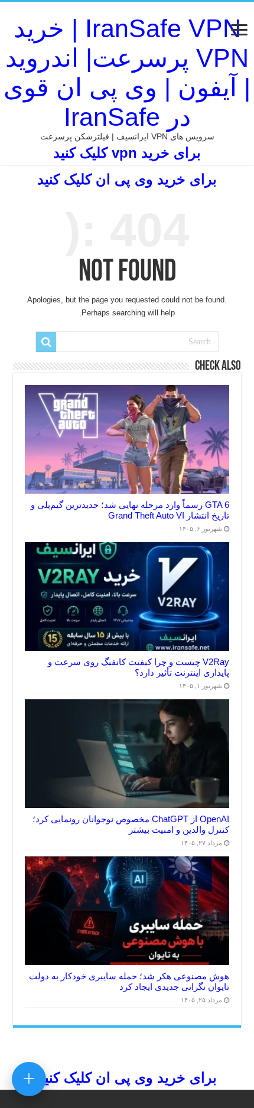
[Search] (46, 342)
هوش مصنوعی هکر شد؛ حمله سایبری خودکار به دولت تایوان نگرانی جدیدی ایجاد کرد (129, 981)
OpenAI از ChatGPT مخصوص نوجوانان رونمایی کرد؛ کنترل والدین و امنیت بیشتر (130, 824)
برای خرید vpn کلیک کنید (127, 153)
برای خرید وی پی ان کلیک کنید (127, 179)
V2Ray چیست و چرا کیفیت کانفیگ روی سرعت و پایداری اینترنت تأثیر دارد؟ (138, 667)
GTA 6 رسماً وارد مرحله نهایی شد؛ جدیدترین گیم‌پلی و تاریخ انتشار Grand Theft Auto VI (130, 510)
